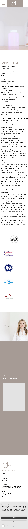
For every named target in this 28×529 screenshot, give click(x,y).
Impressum (5, 480)
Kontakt (4, 482)
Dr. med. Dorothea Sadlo (7, 475)
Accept (14, 517)
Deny (14, 514)
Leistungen (4, 476)
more (14, 521)
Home (3, 473)
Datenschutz (5, 478)
